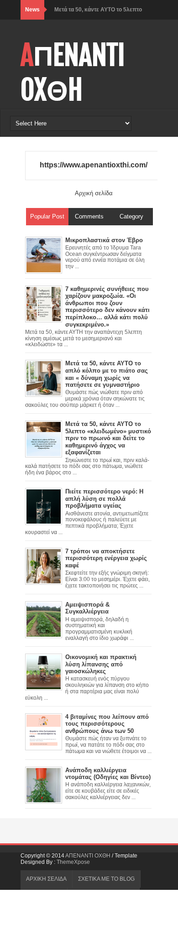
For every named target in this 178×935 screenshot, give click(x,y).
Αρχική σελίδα (94, 193)
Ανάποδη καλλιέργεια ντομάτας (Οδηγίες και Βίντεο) (108, 774)
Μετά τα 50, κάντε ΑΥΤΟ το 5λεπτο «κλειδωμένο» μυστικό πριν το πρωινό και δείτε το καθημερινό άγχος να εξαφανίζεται (108, 438)
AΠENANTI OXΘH (73, 72)
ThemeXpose (73, 862)
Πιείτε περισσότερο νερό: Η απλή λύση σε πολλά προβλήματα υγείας (104, 498)
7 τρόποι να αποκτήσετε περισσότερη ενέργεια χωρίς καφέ (106, 558)
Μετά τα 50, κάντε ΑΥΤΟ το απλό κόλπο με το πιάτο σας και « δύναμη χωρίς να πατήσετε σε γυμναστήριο (106, 374)
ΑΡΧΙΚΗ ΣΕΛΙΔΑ (46, 879)
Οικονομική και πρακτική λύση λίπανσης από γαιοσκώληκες (100, 664)
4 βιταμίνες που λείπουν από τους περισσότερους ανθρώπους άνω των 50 (107, 723)
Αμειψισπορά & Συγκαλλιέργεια (87, 608)
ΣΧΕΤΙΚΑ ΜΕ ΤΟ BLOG (106, 879)
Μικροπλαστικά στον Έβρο (104, 240)
